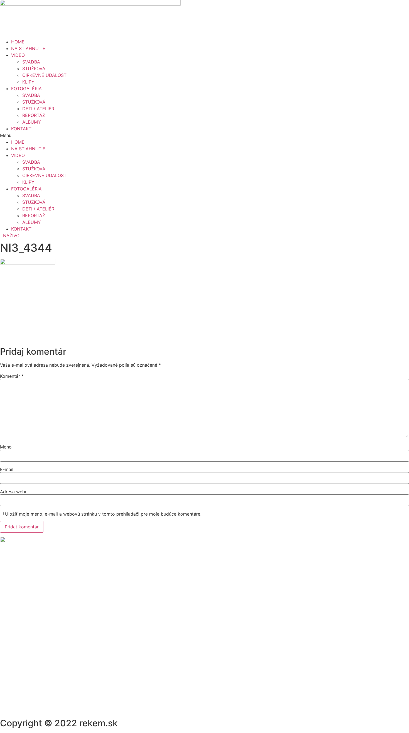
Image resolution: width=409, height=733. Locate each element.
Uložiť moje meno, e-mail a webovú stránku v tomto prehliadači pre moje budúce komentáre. (103, 514)
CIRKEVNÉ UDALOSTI (45, 75)
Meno (6, 447)
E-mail (6, 469)
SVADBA (31, 62)
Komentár (12, 376)
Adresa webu (14, 491)
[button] (204, 135)
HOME (17, 42)
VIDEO (18, 55)
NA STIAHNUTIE (28, 48)
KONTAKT (21, 128)
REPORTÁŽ (33, 115)
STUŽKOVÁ (33, 68)
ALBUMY (31, 122)
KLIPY (28, 82)
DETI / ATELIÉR (38, 108)
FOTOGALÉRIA (26, 88)
